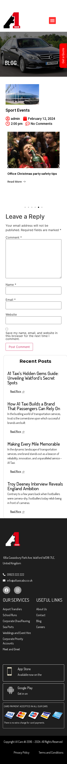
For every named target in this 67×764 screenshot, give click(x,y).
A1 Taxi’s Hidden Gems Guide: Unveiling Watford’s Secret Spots (32, 377)
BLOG (11, 62)
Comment (14, 237)
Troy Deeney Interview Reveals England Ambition (35, 486)
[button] (52, 20)
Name (11, 284)
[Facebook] (6, 590)
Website (11, 314)
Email (11, 299)
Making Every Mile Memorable (33, 444)
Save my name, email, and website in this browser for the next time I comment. (32, 335)
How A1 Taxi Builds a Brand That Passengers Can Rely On (33, 406)
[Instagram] (17, 590)
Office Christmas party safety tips (32, 174)
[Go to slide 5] (38, 207)
